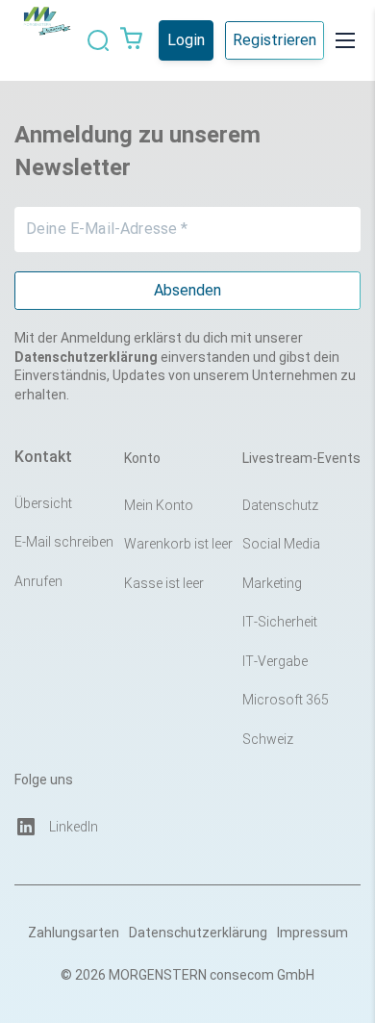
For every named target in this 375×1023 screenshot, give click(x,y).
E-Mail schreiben (63, 542)
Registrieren (274, 40)
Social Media (281, 543)
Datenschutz (280, 505)
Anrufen (38, 581)
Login (186, 40)
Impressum (312, 932)
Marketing (272, 583)
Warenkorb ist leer (178, 543)
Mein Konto (158, 505)
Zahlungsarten (73, 932)
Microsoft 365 (285, 699)
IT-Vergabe (275, 661)
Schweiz (267, 739)
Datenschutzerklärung (198, 932)
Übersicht (43, 503)
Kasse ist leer (164, 583)
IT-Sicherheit (279, 621)
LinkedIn (73, 826)
